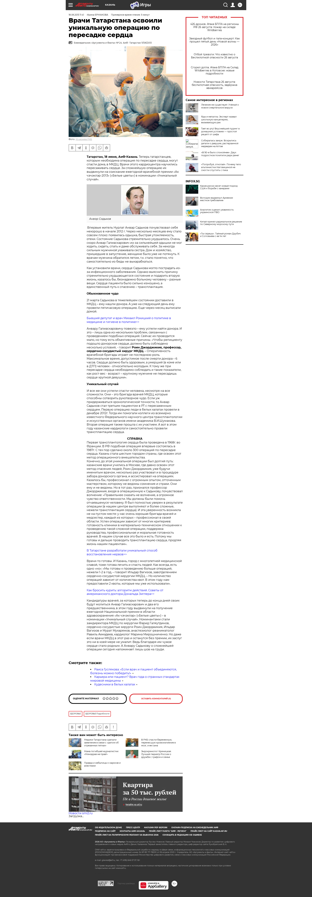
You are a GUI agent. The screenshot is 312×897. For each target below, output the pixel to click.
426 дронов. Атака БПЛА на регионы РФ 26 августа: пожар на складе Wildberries (214, 27)
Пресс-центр (133, 827)
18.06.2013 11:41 (76, 14)
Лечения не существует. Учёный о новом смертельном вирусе (220, 106)
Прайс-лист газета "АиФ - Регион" (167, 831)
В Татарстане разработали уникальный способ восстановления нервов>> (122, 552)
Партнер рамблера (126, 883)
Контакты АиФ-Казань (132, 831)
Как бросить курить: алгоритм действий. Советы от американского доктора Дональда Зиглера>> (125, 592)
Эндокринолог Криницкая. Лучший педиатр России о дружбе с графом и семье (156, 754)
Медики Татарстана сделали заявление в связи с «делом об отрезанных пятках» (101, 742)
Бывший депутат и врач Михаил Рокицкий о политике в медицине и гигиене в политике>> (129, 320)
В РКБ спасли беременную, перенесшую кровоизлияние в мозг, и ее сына (158, 742)
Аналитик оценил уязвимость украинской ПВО (217, 211)
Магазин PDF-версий (155, 827)
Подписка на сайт (105, 831)
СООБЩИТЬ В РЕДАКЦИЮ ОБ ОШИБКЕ (182, 835)
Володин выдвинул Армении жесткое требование (216, 199)
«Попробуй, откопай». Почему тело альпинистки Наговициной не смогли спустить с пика (221, 167)
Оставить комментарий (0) (156, 699)
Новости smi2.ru (81, 813)
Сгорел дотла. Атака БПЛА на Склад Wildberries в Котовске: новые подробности (214, 70)
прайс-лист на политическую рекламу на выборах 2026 (126, 835)
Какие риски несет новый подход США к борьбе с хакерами (219, 187)
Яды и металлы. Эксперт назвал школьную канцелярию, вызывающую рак (219, 119)
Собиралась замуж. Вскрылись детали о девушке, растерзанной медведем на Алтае (219, 143)
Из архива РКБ (84, 139)
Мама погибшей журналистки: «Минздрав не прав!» (101, 753)
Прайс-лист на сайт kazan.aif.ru (208, 831)
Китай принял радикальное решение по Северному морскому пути (221, 223)
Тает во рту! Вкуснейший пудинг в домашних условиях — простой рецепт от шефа (220, 131)
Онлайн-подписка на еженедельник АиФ (194, 827)
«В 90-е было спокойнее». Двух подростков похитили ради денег (220, 154)
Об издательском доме (108, 827)
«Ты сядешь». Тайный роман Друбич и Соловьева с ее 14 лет (220, 234)
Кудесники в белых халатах (114, 684)
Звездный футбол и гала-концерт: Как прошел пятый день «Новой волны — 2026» (214, 41)
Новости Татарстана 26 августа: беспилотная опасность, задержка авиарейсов (214, 85)
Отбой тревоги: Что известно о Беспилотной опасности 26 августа (214, 56)
